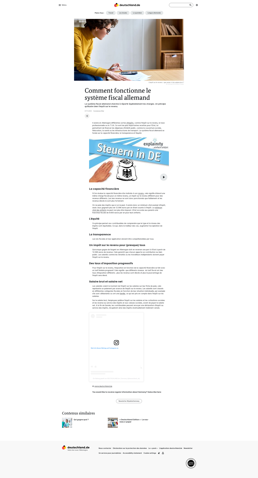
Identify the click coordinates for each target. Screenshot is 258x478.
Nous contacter (105, 448)
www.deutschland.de (103, 386)
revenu (141, 193)
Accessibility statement (132, 453)
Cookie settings (150, 453)
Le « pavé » (153, 448)
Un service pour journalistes (110, 453)
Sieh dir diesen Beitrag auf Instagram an (104, 348)
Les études (123, 13)
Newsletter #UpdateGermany (129, 401)
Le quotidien (137, 13)
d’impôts (130, 123)
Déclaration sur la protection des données (130, 448)
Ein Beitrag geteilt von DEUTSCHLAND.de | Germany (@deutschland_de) (116, 378)
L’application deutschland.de (170, 448)
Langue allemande (154, 13)
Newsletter (188, 448)
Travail (110, 13)
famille (122, 293)
